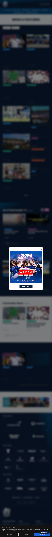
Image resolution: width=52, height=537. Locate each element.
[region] (26, 531)
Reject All (26, 534)
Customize (9, 534)
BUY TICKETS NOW (25, 286)
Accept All (42, 534)
